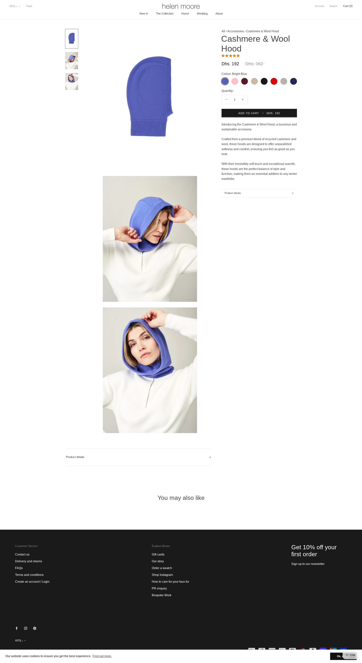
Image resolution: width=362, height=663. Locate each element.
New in (144, 13)
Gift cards (158, 554)
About (219, 13)
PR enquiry (159, 588)
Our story (158, 561)
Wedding (202, 13)
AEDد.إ (13, 6)
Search (333, 6)
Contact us (22, 554)
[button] (231, 55)
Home (185, 13)
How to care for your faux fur (170, 581)
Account (319, 6)
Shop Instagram (162, 574)
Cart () (348, 6)
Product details (233, 193)
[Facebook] (16, 628)
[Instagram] (25, 628)
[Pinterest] (34, 628)
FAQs (19, 568)
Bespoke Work (161, 595)
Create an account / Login (32, 581)
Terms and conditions (29, 574)
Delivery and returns (28, 561)
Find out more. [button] (102, 656)
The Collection (164, 13)
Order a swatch (162, 568)
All (223, 31)
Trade (29, 6)
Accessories (235, 31)
